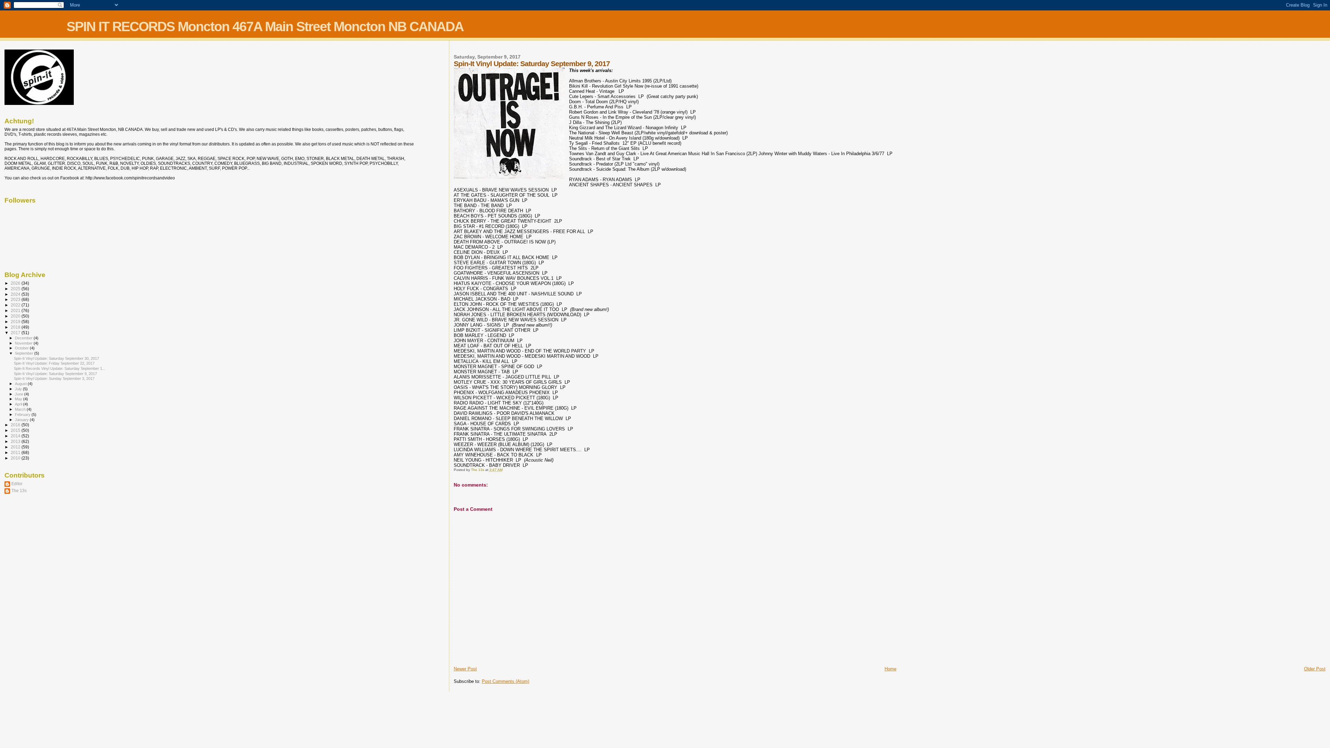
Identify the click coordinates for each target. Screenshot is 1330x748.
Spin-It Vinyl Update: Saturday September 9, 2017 (55, 374)
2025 (16, 288)
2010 (16, 458)
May (19, 399)
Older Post (1314, 668)
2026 (16, 283)
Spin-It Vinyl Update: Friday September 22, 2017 (54, 363)
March (21, 409)
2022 (16, 305)
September (24, 353)
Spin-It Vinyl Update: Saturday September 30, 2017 (56, 358)
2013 (16, 441)
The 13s (19, 490)
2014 (16, 436)
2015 (16, 430)
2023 (16, 299)
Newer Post (465, 668)
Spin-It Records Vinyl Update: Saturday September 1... (59, 368)
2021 (16, 310)
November (24, 343)
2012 (16, 447)
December (24, 338)
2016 (16, 424)
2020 (16, 316)
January (22, 420)
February (23, 414)
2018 (16, 327)
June (19, 394)
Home (890, 668)
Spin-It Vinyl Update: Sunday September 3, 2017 (54, 378)
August (21, 384)
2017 (16, 332)
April (19, 404)
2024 (16, 294)
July (19, 389)
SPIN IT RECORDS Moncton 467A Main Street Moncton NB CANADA (264, 26)
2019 (16, 321)
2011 (16, 452)
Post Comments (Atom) (505, 681)
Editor (17, 483)
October (22, 348)
